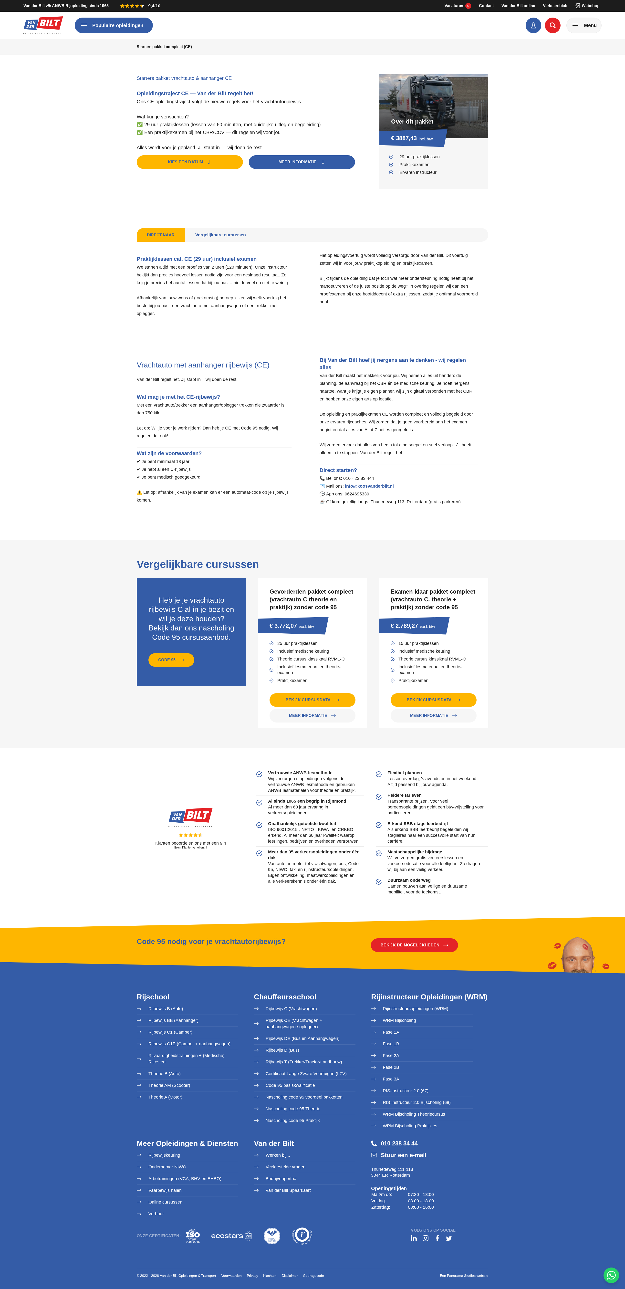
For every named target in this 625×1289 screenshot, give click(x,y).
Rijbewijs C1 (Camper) (170, 1032)
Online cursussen (165, 1202)
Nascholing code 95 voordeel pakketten (304, 1097)
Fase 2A (391, 1055)
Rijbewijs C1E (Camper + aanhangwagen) (189, 1043)
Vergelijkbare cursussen (220, 234)
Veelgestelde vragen (285, 1166)
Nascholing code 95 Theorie (293, 1108)
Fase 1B (391, 1043)
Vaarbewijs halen (165, 1190)
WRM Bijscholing (399, 1020)
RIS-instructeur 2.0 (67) (405, 1090)
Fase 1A (391, 1032)
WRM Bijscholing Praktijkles (410, 1125)
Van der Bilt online (518, 6)
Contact (486, 6)
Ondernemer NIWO (167, 1166)
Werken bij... (278, 1155)
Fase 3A (391, 1079)
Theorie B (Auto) (164, 1073)
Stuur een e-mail (404, 1155)
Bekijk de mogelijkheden (410, 945)
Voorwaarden (231, 1276)
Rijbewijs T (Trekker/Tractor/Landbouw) (304, 1061)
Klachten (270, 1276)
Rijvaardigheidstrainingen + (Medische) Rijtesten (186, 1058)
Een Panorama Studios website (464, 1276)
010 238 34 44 (399, 1143)
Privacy (252, 1276)
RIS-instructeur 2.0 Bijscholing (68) (417, 1102)
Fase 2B (391, 1067)
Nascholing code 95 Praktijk (293, 1120)
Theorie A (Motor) (165, 1097)
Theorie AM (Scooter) (169, 1085)
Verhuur (156, 1213)
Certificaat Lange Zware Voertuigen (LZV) (306, 1073)
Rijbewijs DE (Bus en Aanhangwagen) (303, 1038)
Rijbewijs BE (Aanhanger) (173, 1020)
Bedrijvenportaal (281, 1178)
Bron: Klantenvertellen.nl (190, 847)
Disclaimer (290, 1276)
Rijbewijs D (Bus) (282, 1050)
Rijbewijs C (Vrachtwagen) (291, 1008)
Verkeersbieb (555, 6)
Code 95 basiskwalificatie (290, 1085)
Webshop (591, 6)
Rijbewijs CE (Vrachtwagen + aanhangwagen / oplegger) (294, 1023)
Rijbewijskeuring (164, 1155)
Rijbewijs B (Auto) (165, 1008)
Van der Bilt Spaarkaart (288, 1190)
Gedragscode (313, 1276)
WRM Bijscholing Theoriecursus (414, 1114)
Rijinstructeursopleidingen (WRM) (415, 1008)
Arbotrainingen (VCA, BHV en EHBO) (184, 1178)
